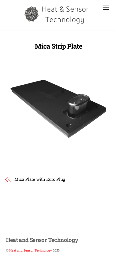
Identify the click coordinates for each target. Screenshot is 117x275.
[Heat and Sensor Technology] (57, 23)
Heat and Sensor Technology (30, 250)
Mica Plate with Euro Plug (39, 179)
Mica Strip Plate (58, 46)
